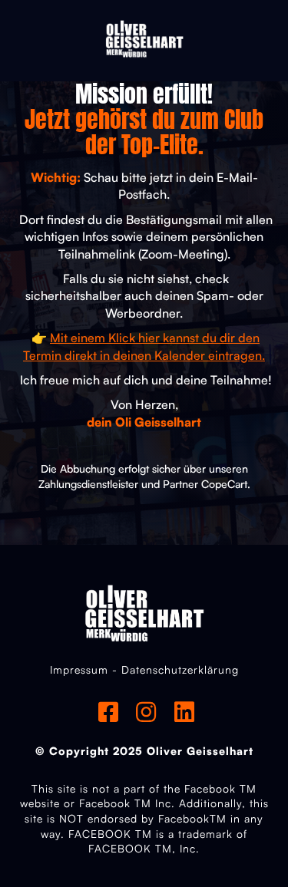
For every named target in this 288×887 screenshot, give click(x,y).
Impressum (79, 669)
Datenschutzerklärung (180, 669)
